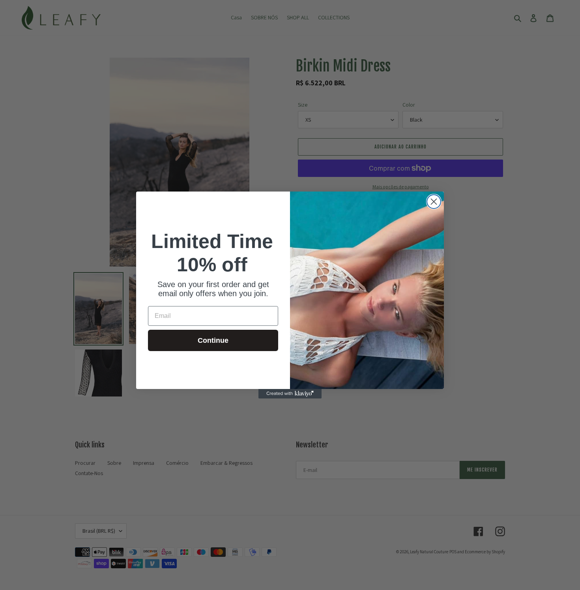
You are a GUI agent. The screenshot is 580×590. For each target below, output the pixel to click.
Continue (213, 340)
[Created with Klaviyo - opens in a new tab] (290, 393)
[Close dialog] (434, 202)
